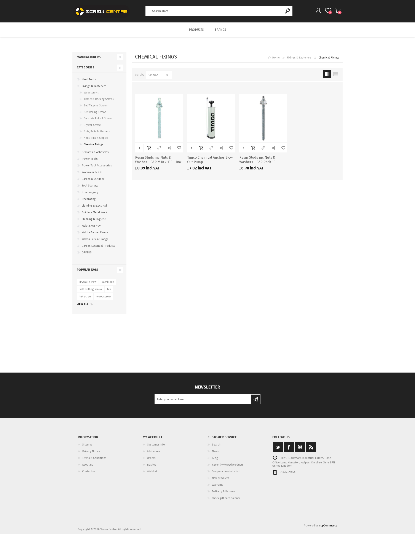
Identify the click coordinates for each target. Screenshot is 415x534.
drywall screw (87, 281)
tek (109, 289)
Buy (149, 148)
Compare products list (226, 471)
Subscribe (255, 399)
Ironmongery (90, 192)
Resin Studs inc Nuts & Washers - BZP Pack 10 (257, 159)
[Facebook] (289, 447)
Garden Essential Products (98, 245)
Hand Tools (89, 79)
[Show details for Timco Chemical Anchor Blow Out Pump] (211, 118)
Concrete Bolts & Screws (98, 118)
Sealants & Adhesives (95, 152)
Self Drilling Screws (95, 112)
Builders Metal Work (94, 212)
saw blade (108, 281)
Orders (151, 458)
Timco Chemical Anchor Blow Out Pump (210, 159)
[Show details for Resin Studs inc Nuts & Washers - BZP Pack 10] (263, 118)
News (215, 451)
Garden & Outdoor (93, 178)
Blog (215, 458)
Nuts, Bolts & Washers (97, 131)
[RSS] (311, 447)
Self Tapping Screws (96, 105)
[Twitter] (278, 447)
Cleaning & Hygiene (94, 219)
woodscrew (103, 296)
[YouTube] (300, 447)
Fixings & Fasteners (94, 86)
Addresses (153, 451)
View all (82, 304)
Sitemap (87, 444)
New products (220, 478)
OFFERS (87, 252)
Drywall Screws (93, 124)
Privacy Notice (91, 451)
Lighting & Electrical (94, 205)
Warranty (217, 484)
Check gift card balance (226, 498)
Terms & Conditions (94, 458)
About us (87, 464)
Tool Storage (90, 185)
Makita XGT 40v (91, 225)
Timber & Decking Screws (99, 99)
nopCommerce (328, 525)
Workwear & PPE (92, 172)
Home (276, 57)
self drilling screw (90, 289)
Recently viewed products (228, 464)
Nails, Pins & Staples (96, 137)
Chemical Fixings (93, 144)
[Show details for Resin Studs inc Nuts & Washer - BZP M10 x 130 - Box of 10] (159, 118)
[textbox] (214, 11)
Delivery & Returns (223, 491)
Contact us (89, 471)
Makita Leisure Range (95, 239)
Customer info (156, 444)
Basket (338, 10)
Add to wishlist (179, 148)
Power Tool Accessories (97, 165)
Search (287, 11)
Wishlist (152, 471)
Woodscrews (91, 92)
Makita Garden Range (95, 232)
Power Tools (90, 158)
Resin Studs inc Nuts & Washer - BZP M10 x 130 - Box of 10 (158, 162)
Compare (169, 148)
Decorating (89, 199)
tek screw (85, 296)
